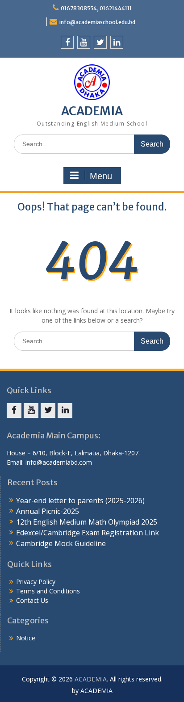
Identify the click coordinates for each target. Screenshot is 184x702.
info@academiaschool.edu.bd (97, 22)
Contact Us (32, 600)
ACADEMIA (92, 111)
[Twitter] (100, 42)
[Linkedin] (116, 42)
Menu (101, 176)
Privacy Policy (35, 581)
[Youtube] (83, 42)
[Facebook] (67, 42)
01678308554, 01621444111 (96, 8)
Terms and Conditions (48, 591)
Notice (25, 638)
